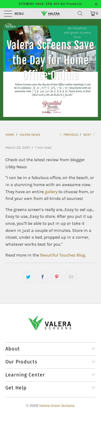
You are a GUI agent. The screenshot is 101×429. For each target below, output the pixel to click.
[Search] (82, 13)
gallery (51, 191)
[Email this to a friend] (71, 277)
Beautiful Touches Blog (62, 255)
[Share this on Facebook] (42, 277)
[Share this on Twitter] (28, 277)
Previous (70, 134)
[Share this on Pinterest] (57, 277)
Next (87, 134)
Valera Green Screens (56, 405)
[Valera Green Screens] (50, 13)
